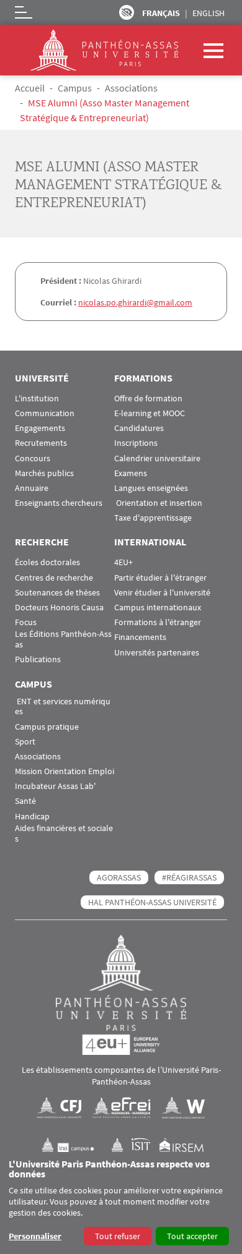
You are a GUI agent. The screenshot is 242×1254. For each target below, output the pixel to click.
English (208, 13)
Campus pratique (47, 727)
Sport (25, 741)
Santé (25, 801)
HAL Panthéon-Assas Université (152, 902)
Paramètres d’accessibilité (126, 12)
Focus (26, 622)
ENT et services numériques (62, 706)
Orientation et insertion (158, 503)
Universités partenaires (156, 652)
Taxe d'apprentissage (153, 518)
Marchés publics (44, 473)
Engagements (40, 428)
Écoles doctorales (47, 562)
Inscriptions (136, 443)
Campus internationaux (157, 607)
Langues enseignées (151, 488)
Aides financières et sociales (64, 833)
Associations (131, 88)
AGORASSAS (119, 877)
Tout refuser (117, 1236)
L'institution (37, 398)
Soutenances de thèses (57, 592)
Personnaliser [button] (35, 1236)
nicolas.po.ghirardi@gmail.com (135, 302)
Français (161, 13)
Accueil (30, 88)
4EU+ (123, 562)
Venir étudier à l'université (162, 592)
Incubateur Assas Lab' (55, 786)
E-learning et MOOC (149, 413)
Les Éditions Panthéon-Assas (63, 639)
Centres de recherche (54, 578)
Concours (32, 458)
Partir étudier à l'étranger (160, 578)
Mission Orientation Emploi (64, 771)
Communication (44, 413)
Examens (130, 473)
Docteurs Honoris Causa (59, 607)
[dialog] (121, 1203)
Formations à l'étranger (157, 622)
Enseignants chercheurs (58, 503)
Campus (75, 88)
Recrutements (41, 443)
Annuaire (31, 488)
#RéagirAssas (189, 877)
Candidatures (139, 428)
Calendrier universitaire (157, 458)
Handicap (32, 816)
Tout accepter (192, 1236)
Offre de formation (148, 398)
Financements (140, 637)
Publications (38, 659)
